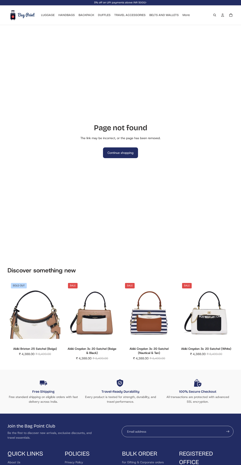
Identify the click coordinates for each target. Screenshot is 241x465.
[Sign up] (228, 431)
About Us (14, 462)
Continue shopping (120, 153)
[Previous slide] (15, 313)
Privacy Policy (74, 462)
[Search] (214, 15)
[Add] (111, 339)
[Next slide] (54, 313)
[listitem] (186, 15)
